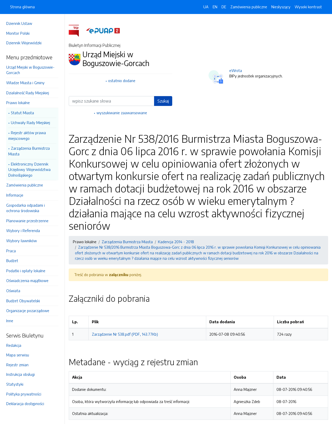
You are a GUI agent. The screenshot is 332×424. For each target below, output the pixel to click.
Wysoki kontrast (308, 6)
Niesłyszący (280, 6)
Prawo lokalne (18, 102)
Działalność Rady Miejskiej (27, 92)
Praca (11, 250)
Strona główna (22, 6)
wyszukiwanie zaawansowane (121, 112)
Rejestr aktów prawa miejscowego (27, 135)
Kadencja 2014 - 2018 (176, 241)
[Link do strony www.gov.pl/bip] (77, 30)
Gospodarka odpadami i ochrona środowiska (25, 208)
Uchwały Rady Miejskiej (30, 122)
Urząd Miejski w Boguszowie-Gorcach (30, 70)
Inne (9, 320)
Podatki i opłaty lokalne (25, 270)
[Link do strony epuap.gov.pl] (103, 30)
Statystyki (14, 384)
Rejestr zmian (17, 364)
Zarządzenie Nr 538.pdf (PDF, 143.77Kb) (125, 334)
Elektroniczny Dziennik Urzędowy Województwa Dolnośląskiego (29, 169)
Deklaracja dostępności (25, 403)
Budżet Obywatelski (23, 300)
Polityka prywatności (23, 394)
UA (206, 6)
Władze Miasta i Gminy (25, 82)
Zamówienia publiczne (24, 185)
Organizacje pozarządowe (27, 310)
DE (224, 6)
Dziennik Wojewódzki (24, 42)
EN (215, 6)
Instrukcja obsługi (20, 374)
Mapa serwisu (17, 355)
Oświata (13, 290)
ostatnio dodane (121, 80)
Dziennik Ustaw (19, 23)
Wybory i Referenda (23, 230)
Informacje (14, 195)
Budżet (12, 260)
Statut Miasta (22, 112)
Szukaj (163, 101)
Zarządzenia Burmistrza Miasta (29, 151)
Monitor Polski (18, 33)
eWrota (235, 70)
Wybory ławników (21, 240)
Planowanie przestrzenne (27, 220)
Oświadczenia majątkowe (27, 280)
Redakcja (13, 345)
